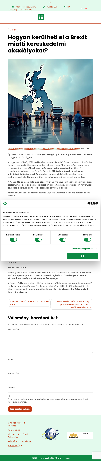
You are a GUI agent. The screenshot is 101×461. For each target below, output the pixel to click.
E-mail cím (14, 373)
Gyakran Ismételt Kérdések (16, 424)
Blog (14, 29)
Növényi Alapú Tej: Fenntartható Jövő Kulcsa (29, 303)
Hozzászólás (14, 329)
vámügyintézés (73, 149)
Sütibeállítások (15, 445)
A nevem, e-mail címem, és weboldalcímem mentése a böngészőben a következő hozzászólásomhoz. (48, 400)
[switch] (38, 239)
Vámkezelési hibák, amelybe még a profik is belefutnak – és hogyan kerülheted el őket (74, 304)
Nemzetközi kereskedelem (35, 149)
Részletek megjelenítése (82, 249)
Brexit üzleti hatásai (15, 149)
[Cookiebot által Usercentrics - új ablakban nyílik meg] (87, 203)
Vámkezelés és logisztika (56, 149)
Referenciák (14, 430)
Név (10, 359)
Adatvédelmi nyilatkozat (20, 441)
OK (82, 256)
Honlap (11, 387)
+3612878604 (53, 7)
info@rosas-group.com (26, 7)
